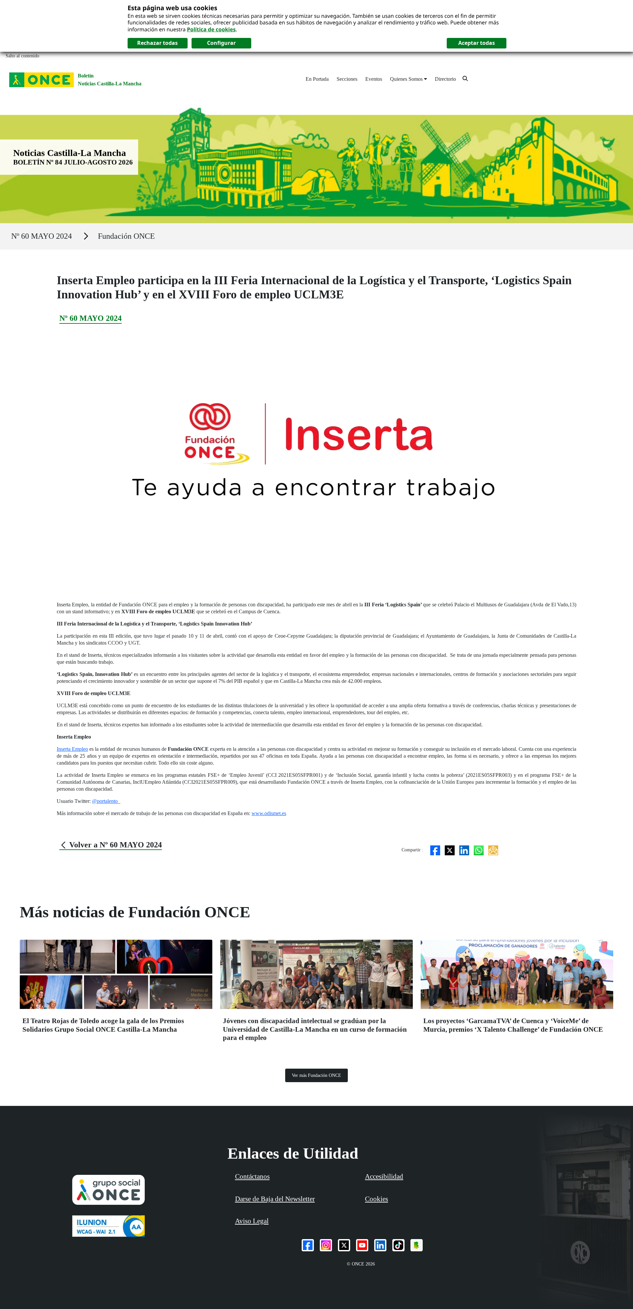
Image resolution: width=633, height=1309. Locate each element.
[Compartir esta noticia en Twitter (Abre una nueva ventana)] (450, 850)
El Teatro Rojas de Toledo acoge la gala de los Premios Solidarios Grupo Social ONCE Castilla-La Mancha (103, 1025)
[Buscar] (465, 78)
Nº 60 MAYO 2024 (41, 236)
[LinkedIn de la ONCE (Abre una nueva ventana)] (380, 1245)
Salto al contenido (22, 55)
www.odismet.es (269, 813)
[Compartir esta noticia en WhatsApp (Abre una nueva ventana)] (479, 850)
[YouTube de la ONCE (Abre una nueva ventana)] (362, 1245)
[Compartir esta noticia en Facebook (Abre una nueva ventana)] (435, 850)
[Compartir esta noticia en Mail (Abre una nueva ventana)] (493, 850)
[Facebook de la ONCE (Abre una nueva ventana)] (308, 1245)
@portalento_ (106, 801)
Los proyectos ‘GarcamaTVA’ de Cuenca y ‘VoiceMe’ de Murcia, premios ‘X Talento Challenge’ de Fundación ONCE (513, 1025)
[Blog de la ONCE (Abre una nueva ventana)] (416, 1245)
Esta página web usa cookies (172, 8)
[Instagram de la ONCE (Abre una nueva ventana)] (326, 1245)
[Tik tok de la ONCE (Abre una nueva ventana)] (398, 1245)
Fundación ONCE (126, 236)
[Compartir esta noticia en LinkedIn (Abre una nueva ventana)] (464, 850)
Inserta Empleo (72, 749)
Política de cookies (211, 29)
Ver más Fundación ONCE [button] (316, 1075)
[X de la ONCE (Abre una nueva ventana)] (344, 1245)
